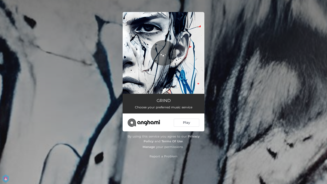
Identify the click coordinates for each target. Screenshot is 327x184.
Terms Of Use (172, 141)
